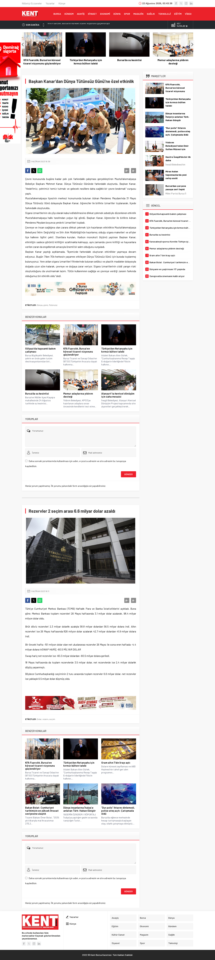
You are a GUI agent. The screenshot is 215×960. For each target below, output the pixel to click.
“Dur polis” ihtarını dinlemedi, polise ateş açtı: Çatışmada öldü (118, 810)
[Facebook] (176, 3)
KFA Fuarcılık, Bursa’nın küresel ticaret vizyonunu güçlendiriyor (42, 62)
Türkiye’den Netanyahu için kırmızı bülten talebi (71, 24)
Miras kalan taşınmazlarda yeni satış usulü (176, 175)
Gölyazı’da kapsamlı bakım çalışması (40, 350)
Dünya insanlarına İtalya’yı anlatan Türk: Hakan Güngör (79, 809)
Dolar (39, 719)
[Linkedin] (191, 3)
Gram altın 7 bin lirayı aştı (115, 762)
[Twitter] (181, 3)
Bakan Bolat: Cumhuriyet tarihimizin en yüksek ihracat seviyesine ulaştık (42, 810)
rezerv (45, 719)
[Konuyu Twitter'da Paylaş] (33, 170)
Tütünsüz (53, 305)
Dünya (39, 305)
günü (45, 305)
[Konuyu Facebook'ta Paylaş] (27, 170)
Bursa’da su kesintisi (129, 60)
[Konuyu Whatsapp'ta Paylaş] (39, 170)
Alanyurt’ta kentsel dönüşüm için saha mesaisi (117, 395)
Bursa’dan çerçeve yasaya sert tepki (175, 187)
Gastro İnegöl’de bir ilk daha (178, 158)
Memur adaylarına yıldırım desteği (173, 62)
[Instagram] (186, 3)
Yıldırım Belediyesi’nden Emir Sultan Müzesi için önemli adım (177, 147)
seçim (52, 719)
